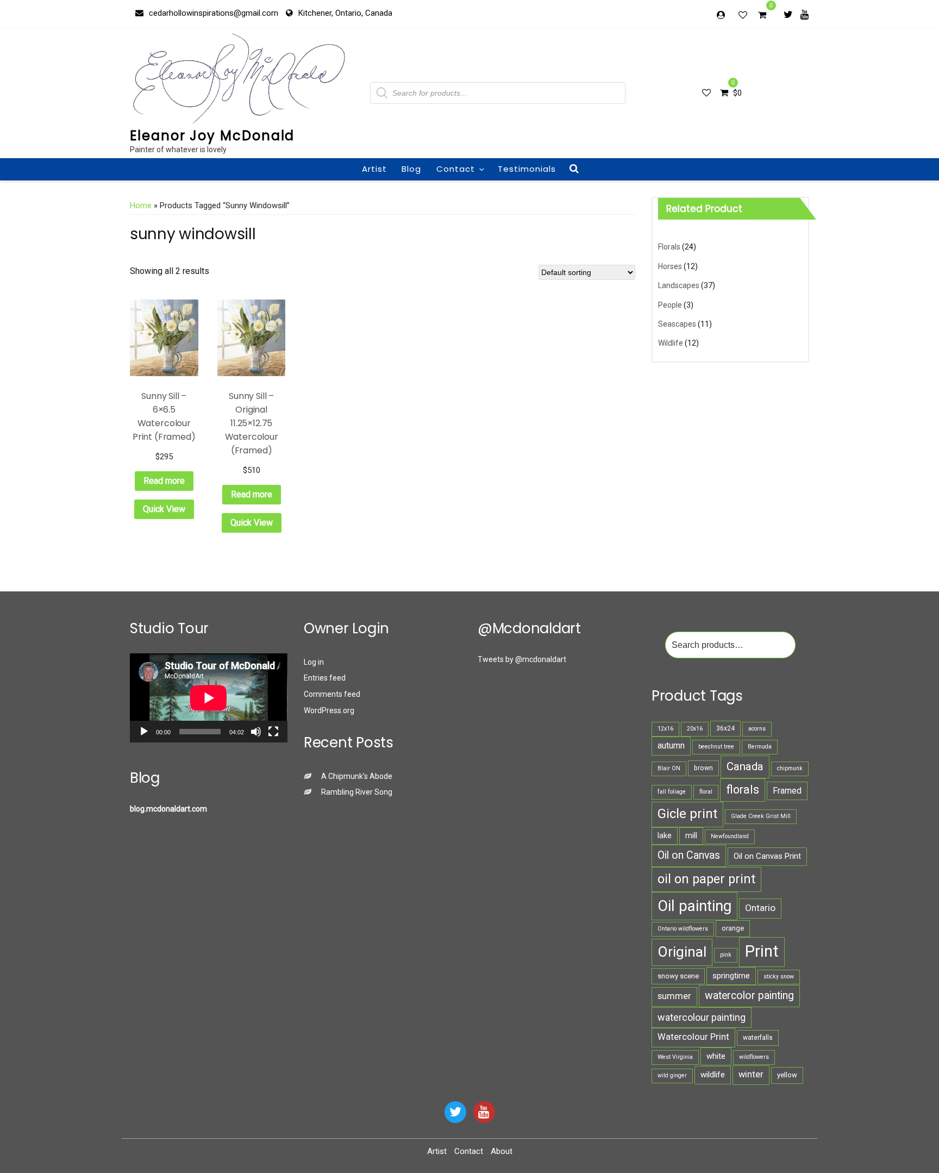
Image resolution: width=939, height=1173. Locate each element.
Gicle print (687, 813)
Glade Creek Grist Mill (761, 816)
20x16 (695, 728)
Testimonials (527, 168)
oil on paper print (706, 879)
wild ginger (672, 1075)
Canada (745, 766)
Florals (669, 246)
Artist (374, 168)
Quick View (164, 509)
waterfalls (758, 1037)
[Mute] (256, 731)
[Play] (144, 731)
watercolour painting (702, 1017)
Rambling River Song (356, 792)
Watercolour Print (693, 1037)
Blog (411, 168)
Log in (314, 662)
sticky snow (778, 976)
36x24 (725, 728)
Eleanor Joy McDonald (212, 136)
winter (750, 1074)
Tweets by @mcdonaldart (522, 659)
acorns (757, 728)
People (670, 305)
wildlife (712, 1075)
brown (703, 768)
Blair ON (669, 768)
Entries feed (325, 677)
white (715, 1056)
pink (725, 954)
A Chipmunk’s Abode (356, 776)
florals (742, 789)
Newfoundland (730, 836)
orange (733, 928)
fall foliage (672, 791)
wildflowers (754, 1056)
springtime (731, 976)
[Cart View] (762, 16)
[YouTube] (484, 1112)
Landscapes (678, 285)
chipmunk (790, 768)
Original (682, 952)
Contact (455, 168)
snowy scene (678, 976)
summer (674, 996)
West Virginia (675, 1056)
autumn (671, 745)
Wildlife (670, 343)
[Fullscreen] (273, 731)
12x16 (665, 728)
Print (762, 951)
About (501, 1151)
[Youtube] (804, 14)
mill (691, 835)
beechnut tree (716, 746)
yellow (787, 1075)
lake (665, 835)
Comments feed (332, 694)
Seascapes (677, 324)
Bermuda (760, 746)
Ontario (760, 907)
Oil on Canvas (689, 855)
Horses (670, 266)
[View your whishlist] (743, 14)
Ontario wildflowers (683, 928)
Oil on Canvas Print (767, 856)
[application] (208, 697)
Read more (164, 481)
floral (705, 791)
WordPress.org (329, 710)
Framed (787, 790)
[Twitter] (788, 14)
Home (141, 205)
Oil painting (694, 906)
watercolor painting (749, 995)
